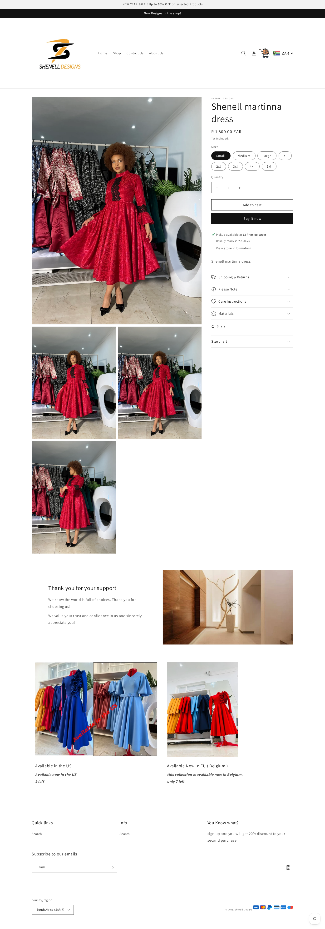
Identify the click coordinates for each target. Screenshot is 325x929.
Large (266, 156)
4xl (252, 166)
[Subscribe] (112, 867)
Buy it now (252, 218)
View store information (233, 248)
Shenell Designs (244, 909)
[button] (243, 53)
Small (221, 156)
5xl (269, 166)
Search (37, 834)
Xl (285, 156)
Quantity (217, 177)
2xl (218, 166)
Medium (244, 156)
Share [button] (221, 326)
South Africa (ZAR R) (50, 910)
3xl (235, 166)
